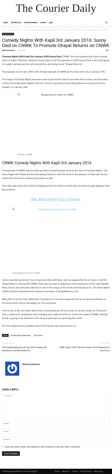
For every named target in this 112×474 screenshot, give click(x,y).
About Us (66, 471)
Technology (16, 22)
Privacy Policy (85, 471)
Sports (43, 22)
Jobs (51, 22)
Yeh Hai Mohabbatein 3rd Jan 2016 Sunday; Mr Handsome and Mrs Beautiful (24, 349)
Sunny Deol (38, 335)
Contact (75, 471)
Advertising (98, 471)
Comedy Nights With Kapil (20, 335)
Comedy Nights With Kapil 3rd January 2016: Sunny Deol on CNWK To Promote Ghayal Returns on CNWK (55, 42)
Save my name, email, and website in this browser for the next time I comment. (42, 446)
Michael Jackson (8, 50)
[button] (106, 22)
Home (4, 30)
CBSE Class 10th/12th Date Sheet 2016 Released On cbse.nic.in (84, 349)
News (5, 22)
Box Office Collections (59, 200)
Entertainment (31, 22)
